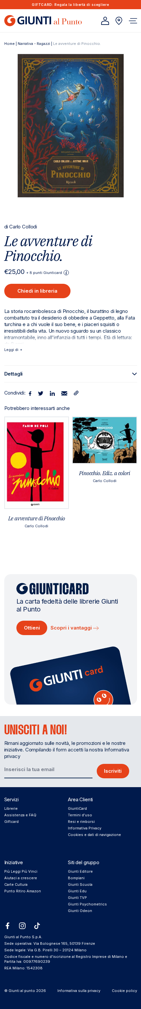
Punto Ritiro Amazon (22, 891)
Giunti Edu (77, 891)
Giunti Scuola (80, 884)
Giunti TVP (77, 897)
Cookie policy (124, 991)
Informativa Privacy (84, 828)
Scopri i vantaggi (71, 628)
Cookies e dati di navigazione (94, 834)
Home (9, 43)
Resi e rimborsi (81, 821)
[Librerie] (119, 21)
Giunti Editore (80, 871)
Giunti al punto (22, 990)
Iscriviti (113, 771)
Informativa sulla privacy (78, 991)
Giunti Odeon (80, 910)
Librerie (11, 808)
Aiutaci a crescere (20, 878)
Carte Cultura (16, 884)
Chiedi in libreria (37, 291)
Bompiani (76, 878)
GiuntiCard (77, 808)
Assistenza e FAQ (20, 815)
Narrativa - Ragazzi (34, 43)
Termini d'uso (80, 815)
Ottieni (32, 628)
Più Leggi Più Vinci (20, 871)
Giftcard (11, 821)
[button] (133, 21)
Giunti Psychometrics (87, 904)
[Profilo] (105, 21)
